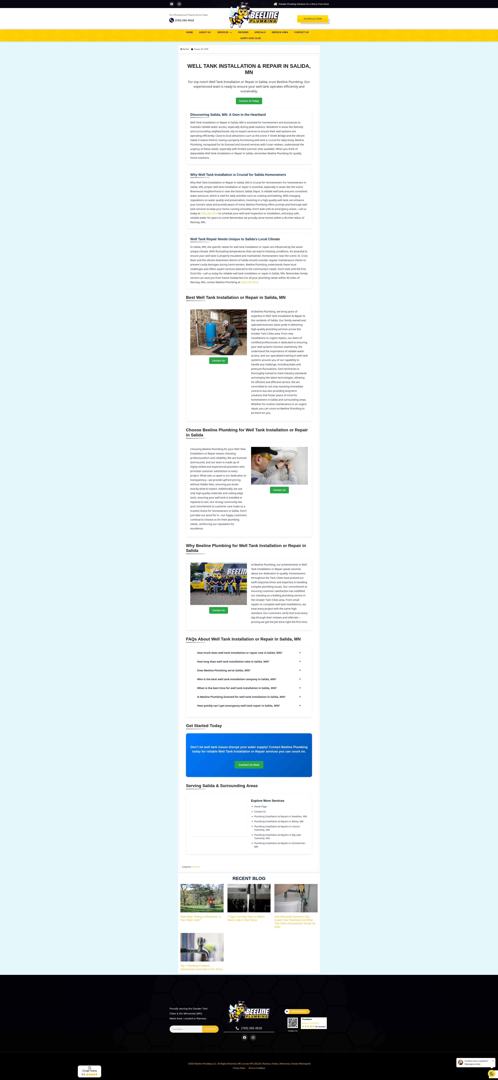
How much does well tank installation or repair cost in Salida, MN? (239, 652)
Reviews (243, 32)
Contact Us (301, 32)
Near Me (195, 867)
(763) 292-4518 (184, 20)
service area (280, 32)
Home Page (260, 806)
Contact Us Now (249, 765)
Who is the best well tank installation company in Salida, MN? (236, 679)
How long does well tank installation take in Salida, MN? (233, 661)
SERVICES (223, 32)
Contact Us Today (249, 100)
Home (189, 32)
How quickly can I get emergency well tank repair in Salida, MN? (238, 705)
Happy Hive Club (250, 38)
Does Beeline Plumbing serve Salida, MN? (223, 670)
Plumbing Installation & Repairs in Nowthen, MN (280, 816)
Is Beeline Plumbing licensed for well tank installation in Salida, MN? (241, 697)
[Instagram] (179, 4)
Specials (259, 32)
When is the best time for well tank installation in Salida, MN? (237, 688)
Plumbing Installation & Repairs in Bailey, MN (278, 821)
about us (205, 32)
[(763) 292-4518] (171, 20)
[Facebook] (171, 4)
